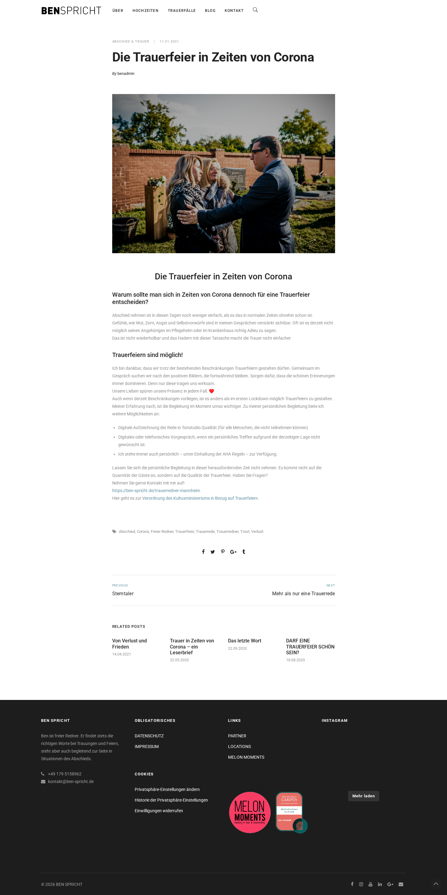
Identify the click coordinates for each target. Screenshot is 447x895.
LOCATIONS (239, 746)
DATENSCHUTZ (149, 735)
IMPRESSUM (147, 746)
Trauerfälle (182, 11)
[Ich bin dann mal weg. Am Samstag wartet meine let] (393, 778)
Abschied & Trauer (131, 42)
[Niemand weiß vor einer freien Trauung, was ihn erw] (364, 778)
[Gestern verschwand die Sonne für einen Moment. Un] (335, 778)
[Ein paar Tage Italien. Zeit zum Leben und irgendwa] (364, 760)
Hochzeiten (146, 11)
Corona (143, 531)
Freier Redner (162, 531)
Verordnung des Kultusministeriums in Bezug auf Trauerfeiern (200, 498)
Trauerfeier (184, 531)
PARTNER (237, 735)
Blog (210, 11)
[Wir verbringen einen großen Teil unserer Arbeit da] (393, 760)
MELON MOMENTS (246, 757)
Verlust (257, 531)
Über (118, 11)
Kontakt (234, 11)
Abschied (127, 531)
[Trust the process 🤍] (393, 743)
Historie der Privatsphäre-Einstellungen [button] (171, 800)
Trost (244, 531)
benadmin (125, 73)
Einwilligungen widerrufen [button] (159, 810)
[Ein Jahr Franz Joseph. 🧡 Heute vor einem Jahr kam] (335, 760)
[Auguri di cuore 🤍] (364, 743)
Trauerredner (227, 531)
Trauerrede (205, 531)
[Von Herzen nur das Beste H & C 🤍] (335, 743)
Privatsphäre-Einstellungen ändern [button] (167, 789)
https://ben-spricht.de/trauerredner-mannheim (156, 490)
